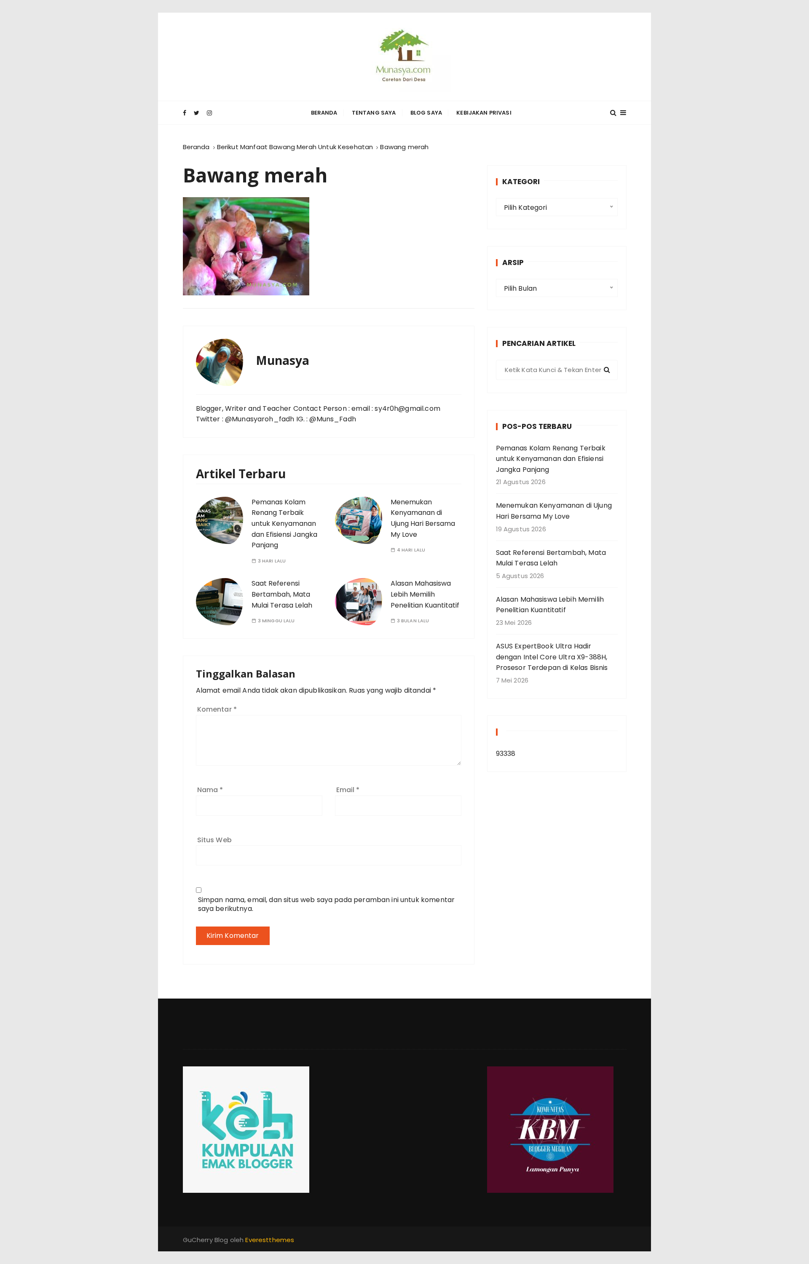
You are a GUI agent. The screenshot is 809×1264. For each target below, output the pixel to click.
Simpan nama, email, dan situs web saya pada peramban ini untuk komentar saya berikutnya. (326, 904)
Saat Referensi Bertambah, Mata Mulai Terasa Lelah (282, 594)
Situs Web (214, 840)
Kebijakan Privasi (484, 113)
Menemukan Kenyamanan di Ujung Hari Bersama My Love (554, 511)
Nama (210, 790)
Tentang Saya (374, 113)
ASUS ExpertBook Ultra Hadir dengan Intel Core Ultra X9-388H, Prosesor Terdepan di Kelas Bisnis (552, 656)
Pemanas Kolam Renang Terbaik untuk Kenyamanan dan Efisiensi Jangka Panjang (284, 523)
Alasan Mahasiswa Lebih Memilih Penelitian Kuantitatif (425, 594)
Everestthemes (269, 1239)
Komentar (217, 709)
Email (348, 790)
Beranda (324, 113)
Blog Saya (426, 113)
